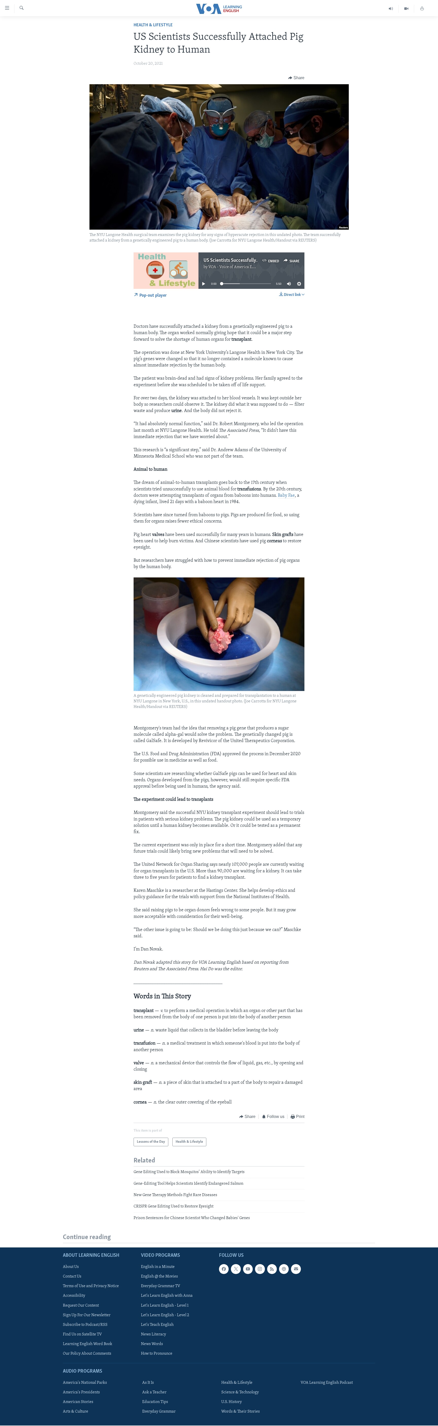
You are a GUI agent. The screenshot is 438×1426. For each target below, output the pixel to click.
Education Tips (155, 1402)
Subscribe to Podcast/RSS (85, 1325)
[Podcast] (284, 1269)
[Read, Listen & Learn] (422, 9)
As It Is (148, 1383)
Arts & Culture (75, 1412)
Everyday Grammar (159, 1412)
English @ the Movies (159, 1276)
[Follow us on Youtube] (248, 1269)
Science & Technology (240, 1392)
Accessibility (74, 1296)
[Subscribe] (296, 1269)
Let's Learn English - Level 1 (165, 1306)
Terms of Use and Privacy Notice (91, 1286)
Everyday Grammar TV (160, 1286)
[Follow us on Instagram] (260, 1269)
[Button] (296, 78)
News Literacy (153, 1334)
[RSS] (272, 1269)
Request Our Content (81, 1306)
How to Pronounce (156, 1354)
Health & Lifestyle (153, 25)
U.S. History (231, 1402)
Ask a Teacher (154, 1392)
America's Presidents (81, 1392)
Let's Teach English (157, 1325)
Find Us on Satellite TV (82, 1334)
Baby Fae (286, 495)
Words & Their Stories (240, 1412)
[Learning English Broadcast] (391, 9)
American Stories (78, 1402)
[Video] (406, 9)
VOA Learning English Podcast (327, 1383)
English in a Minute (158, 1267)
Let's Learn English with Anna (167, 1296)
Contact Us (72, 1276)
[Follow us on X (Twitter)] (236, 1269)
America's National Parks (85, 1383)
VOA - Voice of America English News (240, 267)
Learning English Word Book (87, 1344)
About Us (71, 1267)
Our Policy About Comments (87, 1354)
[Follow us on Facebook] (224, 1269)
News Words (152, 1344)
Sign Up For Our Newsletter (87, 1315)
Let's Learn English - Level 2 (165, 1315)
